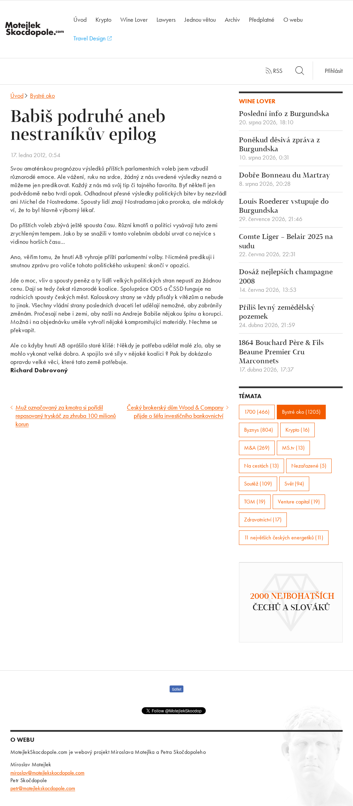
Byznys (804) (258, 429)
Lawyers (166, 19)
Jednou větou (200, 19)
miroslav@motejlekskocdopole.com (47, 772)
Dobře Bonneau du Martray (284, 179)
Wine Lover (134, 19)
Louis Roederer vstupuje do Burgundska (284, 210)
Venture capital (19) (299, 501)
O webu (293, 19)
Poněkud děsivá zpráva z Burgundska (279, 149)
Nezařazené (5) (308, 465)
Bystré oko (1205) (301, 411)
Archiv (232, 19)
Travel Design (90, 38)
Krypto (103, 19)
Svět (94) (294, 483)
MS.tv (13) (293, 447)
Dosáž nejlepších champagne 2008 (286, 280)
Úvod (80, 19)
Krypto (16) (297, 429)
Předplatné (261, 19)
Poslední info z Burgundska (284, 118)
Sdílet (176, 689)
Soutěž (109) (258, 483)
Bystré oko (42, 95)
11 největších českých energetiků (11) (283, 537)
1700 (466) (257, 411)
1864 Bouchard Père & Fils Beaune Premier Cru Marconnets (281, 356)
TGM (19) (254, 501)
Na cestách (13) (261, 465)
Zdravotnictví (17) (263, 519)
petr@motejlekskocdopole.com (42, 788)
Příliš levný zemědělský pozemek (277, 316)
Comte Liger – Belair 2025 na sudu (286, 245)
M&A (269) (257, 447)
